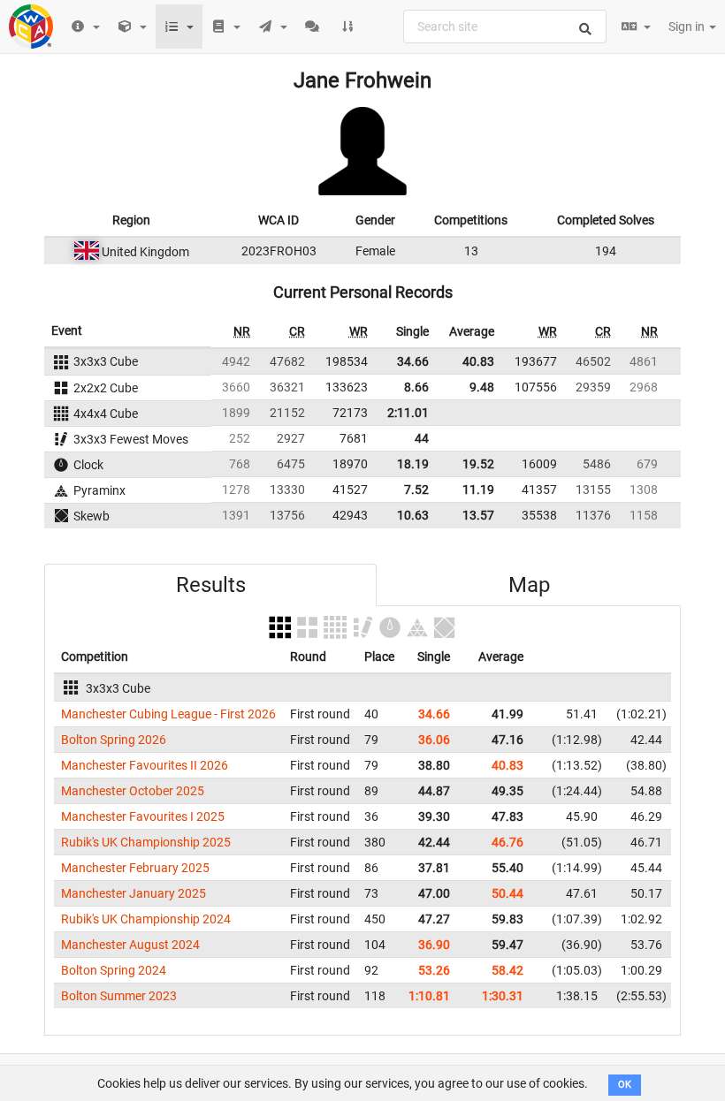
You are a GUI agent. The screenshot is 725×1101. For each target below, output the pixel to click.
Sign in (687, 26)
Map (529, 585)
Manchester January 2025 (133, 893)
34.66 (413, 361)
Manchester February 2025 (135, 868)
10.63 (413, 515)
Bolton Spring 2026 (113, 740)
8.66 (416, 387)
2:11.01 (408, 413)
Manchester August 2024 (130, 945)
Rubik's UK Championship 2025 (146, 842)
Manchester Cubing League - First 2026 (168, 714)
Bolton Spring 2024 (113, 970)
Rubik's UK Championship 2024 (146, 919)
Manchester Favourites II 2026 (144, 765)
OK (624, 1084)
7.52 (416, 489)
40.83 (478, 361)
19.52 (478, 464)
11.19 (478, 489)
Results (211, 585)
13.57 (478, 515)
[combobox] (505, 26)
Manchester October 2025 (132, 791)
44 (422, 438)
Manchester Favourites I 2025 (143, 816)
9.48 (481, 387)
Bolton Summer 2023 (119, 996)
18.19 (413, 464)
